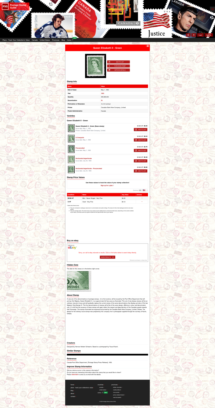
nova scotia (116, 392)
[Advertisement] (107, 225)
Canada (35, 40)
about (72, 393)
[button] (142, 198)
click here (75, 374)
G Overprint (80, 137)
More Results (106, 257)
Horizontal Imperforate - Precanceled (89, 168)
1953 (102, 93)
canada (101, 387)
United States (45, 40)
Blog (63, 40)
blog (72, 390)
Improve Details (120, 70)
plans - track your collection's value (82, 387)
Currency (135, 190)
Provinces (55, 40)
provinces (114, 385)
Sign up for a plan (107, 185)
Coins (70, 39)
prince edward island (118, 395)
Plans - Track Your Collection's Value (16, 40)
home (72, 385)
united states (102, 390)
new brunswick (117, 397)
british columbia (117, 387)
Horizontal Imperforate (84, 158)
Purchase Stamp (120, 66)
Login (200, 35)
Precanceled (80, 148)
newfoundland (117, 390)
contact (73, 396)
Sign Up (208, 35)
